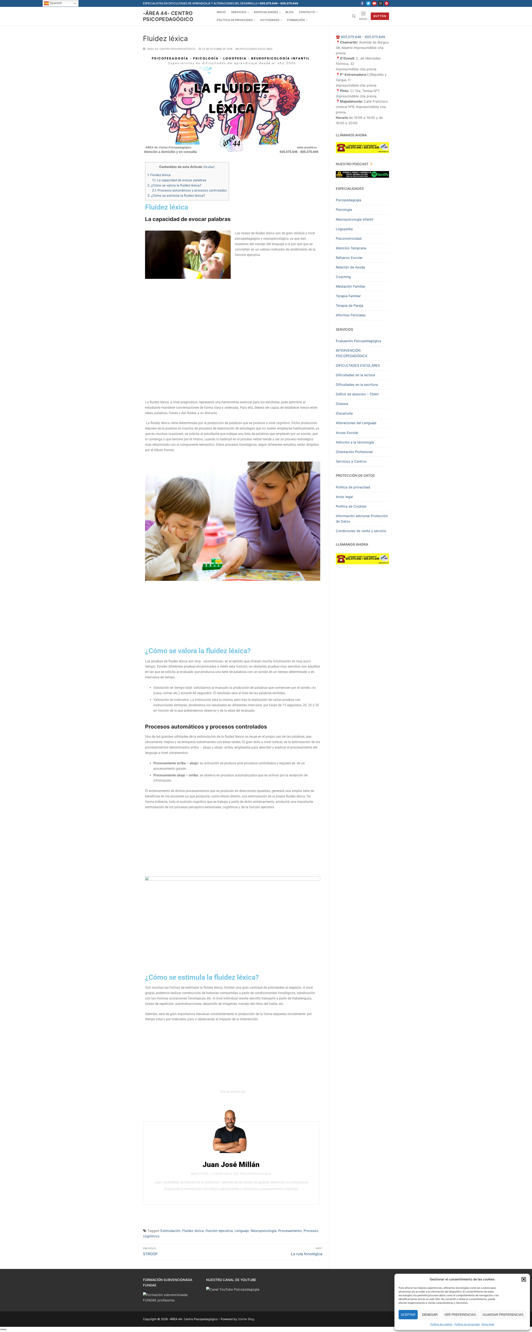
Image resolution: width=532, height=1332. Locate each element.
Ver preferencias (460, 1314)
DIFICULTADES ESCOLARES (358, 365)
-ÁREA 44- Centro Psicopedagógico (168, 16)
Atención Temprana (351, 248)
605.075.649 (375, 37)
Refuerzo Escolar (349, 258)
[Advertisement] (232, 312)
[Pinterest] (386, 3)
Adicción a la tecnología (355, 442)
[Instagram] (380, 3)
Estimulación (170, 1231)
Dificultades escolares (256, 48)
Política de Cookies (351, 506)
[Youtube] (374, 3)
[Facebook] (362, 3)
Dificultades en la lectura (355, 375)
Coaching (343, 277)
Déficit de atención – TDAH (357, 394)
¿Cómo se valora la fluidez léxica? (174, 185)
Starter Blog (246, 1319)
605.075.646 (351, 37)
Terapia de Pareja (349, 305)
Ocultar (209, 167)
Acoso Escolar (347, 433)
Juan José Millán (231, 1164)
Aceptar (408, 1314)
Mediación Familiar (350, 286)
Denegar (430, 1314)
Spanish (55, 3)
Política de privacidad (467, 1324)
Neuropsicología (263, 1231)
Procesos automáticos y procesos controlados (189, 190)
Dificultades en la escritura (357, 384)
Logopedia (344, 229)
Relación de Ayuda (350, 267)
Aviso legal (488, 1324)
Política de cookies (441, 1324)
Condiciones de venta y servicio (361, 531)
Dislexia (342, 404)
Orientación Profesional (354, 452)
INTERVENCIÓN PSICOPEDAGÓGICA (351, 353)
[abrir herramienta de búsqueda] (354, 16)
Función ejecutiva (219, 1231)
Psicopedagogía (348, 200)
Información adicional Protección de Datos (362, 518)
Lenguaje (242, 1231)
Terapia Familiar (348, 296)
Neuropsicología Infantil (354, 219)
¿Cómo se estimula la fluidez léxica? (176, 195)
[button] (524, 1279)
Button (379, 16)
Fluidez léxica (159, 175)
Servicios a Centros (351, 461)
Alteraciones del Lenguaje (356, 423)
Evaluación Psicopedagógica (358, 341)
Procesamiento (290, 1231)
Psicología (344, 209)
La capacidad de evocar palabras (179, 180)
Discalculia (344, 413)
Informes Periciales (351, 315)
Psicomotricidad (348, 238)
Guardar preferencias (503, 1314)
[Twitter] (368, 3)
